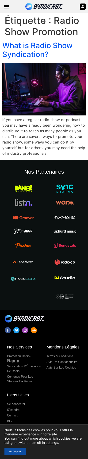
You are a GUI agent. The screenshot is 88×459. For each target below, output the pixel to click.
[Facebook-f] (8, 330)
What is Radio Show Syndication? (37, 50)
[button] (6, 6)
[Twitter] (16, 330)
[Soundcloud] (34, 330)
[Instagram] (25, 330)
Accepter (15, 451)
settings (52, 443)
